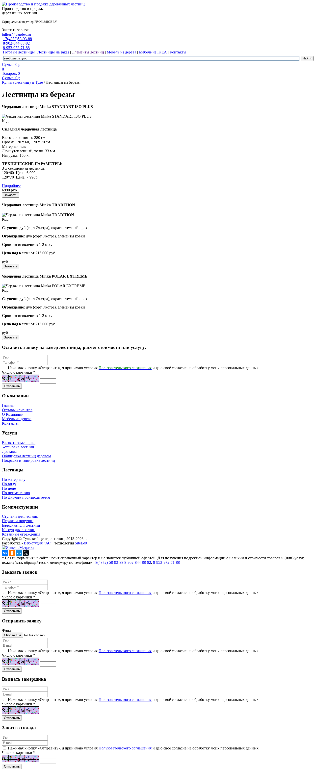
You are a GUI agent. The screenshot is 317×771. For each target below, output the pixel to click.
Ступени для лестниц (20, 516)
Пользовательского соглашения (125, 593)
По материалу (14, 479)
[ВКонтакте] (5, 553)
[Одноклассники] (12, 553)
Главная (8, 405)
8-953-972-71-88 (16, 48)
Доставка (10, 451)
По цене (9, 488)
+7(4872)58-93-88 (17, 39)
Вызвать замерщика (18, 442)
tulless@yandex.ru (16, 34)
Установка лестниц (18, 447)
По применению (16, 493)
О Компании (13, 414)
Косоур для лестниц (18, 530)
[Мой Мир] (19, 553)
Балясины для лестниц (21, 525)
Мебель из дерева (16, 419)
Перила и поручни (17, 521)
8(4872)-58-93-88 (109, 562)
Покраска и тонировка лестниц (28, 460)
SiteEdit (81, 543)
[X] (26, 553)
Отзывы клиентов (17, 410)
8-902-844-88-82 (16, 43)
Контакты (10, 423)
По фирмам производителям (26, 497)
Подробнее (11, 185)
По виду (9, 484)
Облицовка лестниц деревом (26, 456)
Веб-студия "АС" (38, 543)
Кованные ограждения (21, 534)
